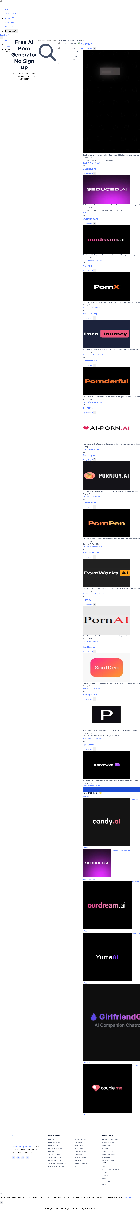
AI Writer (51, 1151)
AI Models (9, 22)
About (104, 1166)
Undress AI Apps (107, 1151)
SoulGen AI (89, 647)
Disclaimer (105, 1178)
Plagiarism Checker (80, 1157)
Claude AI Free (78, 1145)
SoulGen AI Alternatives (91, 688)
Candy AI (88, 44)
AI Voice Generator (80, 1154)
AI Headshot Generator (81, 1163)
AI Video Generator (54, 1160)
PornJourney (90, 313)
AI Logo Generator (80, 1139)
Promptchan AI (91, 694)
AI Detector (77, 1160)
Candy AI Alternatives (91, 163)
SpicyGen (88, 744)
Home (7, 10)
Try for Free (87, 48)
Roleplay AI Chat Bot (109, 1160)
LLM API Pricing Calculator (110, 1169)
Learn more (128, 1197)
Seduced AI (89, 169)
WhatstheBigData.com (22, 1147)
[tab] (58, 63)
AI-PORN (88, 408)
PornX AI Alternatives (91, 307)
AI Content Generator (55, 1148)
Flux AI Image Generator (56, 1166)
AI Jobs (104, 1172)
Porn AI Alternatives (90, 641)
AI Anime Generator (80, 1151)
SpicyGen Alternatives (91, 786)
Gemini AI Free (78, 1148)
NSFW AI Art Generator (109, 1154)
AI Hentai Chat (106, 1157)
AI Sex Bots (105, 1148)
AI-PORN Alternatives (91, 449)
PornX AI (88, 266)
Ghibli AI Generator (54, 1157)
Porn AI (87, 600)
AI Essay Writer (53, 1139)
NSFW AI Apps (107, 1145)
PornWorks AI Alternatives (93, 594)
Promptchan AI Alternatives (93, 738)
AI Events (105, 1175)
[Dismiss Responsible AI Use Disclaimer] (1, 1202)
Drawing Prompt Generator (57, 1163)
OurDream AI (90, 219)
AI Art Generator (79, 1142)
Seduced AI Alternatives (91, 213)
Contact (104, 1184)
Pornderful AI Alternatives (92, 402)
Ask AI (76, 1166)
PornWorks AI (91, 552)
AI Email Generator (54, 1142)
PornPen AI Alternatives (92, 546)
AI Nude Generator (108, 1142)
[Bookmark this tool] (94, 48)
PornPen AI (89, 503)
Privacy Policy (106, 1181)
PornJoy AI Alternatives (91, 496)
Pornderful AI (90, 361)
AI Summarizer (53, 1145)
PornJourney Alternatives (92, 355)
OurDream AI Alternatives (92, 260)
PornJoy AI (89, 455)
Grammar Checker (54, 1154)
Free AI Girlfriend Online (110, 1139)
